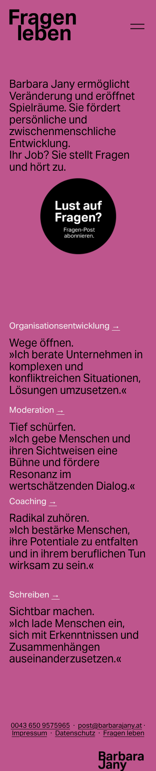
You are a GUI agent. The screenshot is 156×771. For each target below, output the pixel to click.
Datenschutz (75, 733)
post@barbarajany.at (110, 725)
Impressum (29, 733)
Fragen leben (123, 733)
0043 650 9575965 (40, 725)
